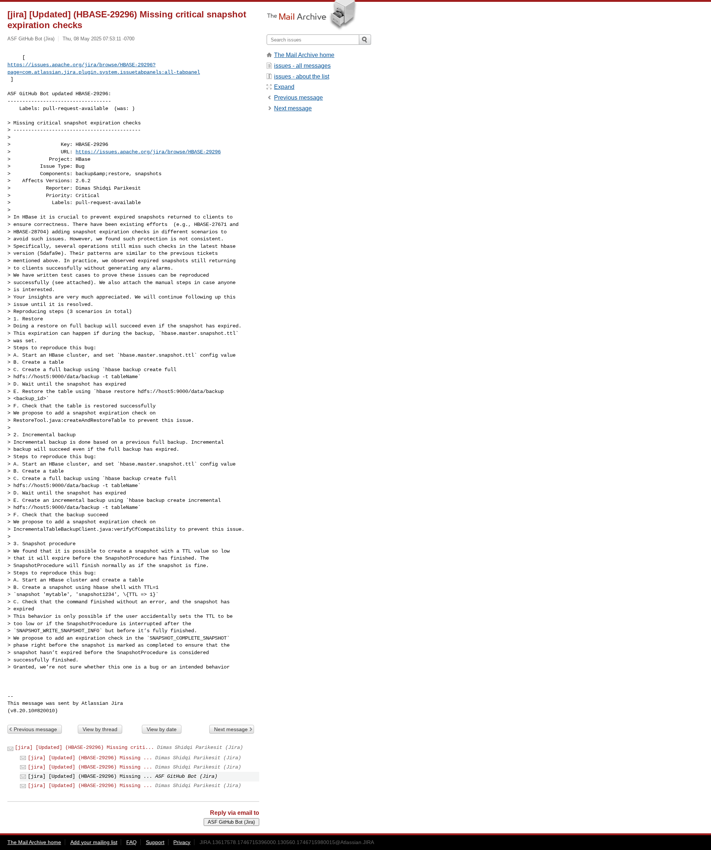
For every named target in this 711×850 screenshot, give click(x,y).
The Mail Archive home (304, 55)
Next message (231, 729)
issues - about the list (301, 76)
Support (155, 842)
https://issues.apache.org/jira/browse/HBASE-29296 (148, 152)
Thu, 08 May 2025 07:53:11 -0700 (98, 38)
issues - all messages (302, 66)
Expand (284, 87)
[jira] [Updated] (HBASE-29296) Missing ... (90, 758)
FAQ (131, 842)
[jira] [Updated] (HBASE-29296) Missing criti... (84, 747)
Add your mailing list (93, 842)
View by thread (100, 729)
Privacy (181, 842)
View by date (162, 729)
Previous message (35, 729)
